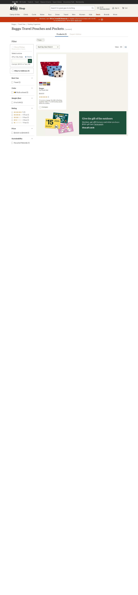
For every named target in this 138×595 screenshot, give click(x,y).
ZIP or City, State (17, 57)
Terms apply (98, 124)
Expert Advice (75, 34)
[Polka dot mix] (41, 83)
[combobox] (72, 8)
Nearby (29, 57)
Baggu (14, 24)
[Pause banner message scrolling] (101, 19)
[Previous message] (36, 19)
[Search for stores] (30, 61)
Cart (126, 8)
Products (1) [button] (62, 34)
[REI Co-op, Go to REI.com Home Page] (13, 8)
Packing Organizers (34, 24)
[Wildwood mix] (44, 83)
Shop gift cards (88, 127)
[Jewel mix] (48, 83)
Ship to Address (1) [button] (21, 71)
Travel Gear (21, 24)
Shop (22, 8)
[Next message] (99, 19)
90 (126, 47)
